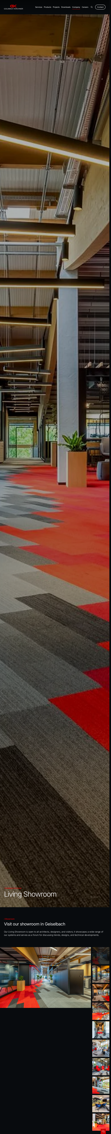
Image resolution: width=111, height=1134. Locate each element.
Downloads (65, 7)
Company (76, 7)
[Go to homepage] (13, 7)
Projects (56, 7)
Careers (85, 7)
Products (47, 7)
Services (38, 7)
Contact (100, 7)
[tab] (100, 955)
